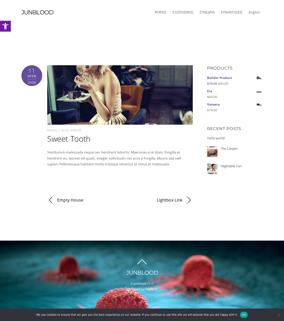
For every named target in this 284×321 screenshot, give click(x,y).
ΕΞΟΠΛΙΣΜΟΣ (183, 12)
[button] (5, 26)
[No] (279, 315)
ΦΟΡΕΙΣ (160, 12)
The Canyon (229, 148)
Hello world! (216, 138)
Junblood (140, 283)
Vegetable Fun (231, 166)
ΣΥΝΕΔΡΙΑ (207, 12)
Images (75, 130)
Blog (65, 130)
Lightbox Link (170, 200)
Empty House (70, 200)
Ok (244, 314)
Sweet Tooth (68, 138)
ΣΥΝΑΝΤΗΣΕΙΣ (231, 12)
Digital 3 (151, 289)
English (254, 12)
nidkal (52, 130)
